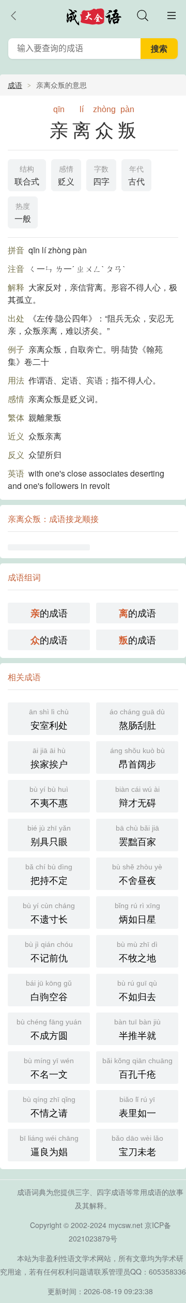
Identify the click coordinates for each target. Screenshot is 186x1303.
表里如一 (137, 1107)
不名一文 (49, 1068)
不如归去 (137, 991)
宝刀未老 (137, 1146)
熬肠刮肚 (137, 719)
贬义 (66, 176)
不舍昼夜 (137, 874)
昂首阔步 (137, 758)
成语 (15, 84)
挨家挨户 (49, 758)
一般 (22, 213)
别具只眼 (49, 836)
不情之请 (49, 1107)
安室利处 (49, 719)
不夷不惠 (48, 797)
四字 (101, 176)
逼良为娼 (49, 1146)
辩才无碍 (137, 797)
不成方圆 (49, 1029)
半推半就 (137, 1029)
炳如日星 (137, 913)
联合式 (26, 176)
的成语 (49, 613)
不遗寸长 (49, 913)
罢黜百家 (137, 836)
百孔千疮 (137, 1068)
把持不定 (48, 874)
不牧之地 (137, 952)
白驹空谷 (49, 991)
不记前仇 (49, 952)
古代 (136, 176)
